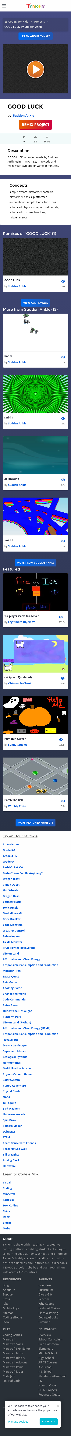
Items (6, 1217)
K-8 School (45, 1371)
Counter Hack (12, 902)
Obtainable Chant (19, 683)
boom (8, 356)
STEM (6, 1137)
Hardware (9, 1166)
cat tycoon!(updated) (18, 677)
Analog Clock (11, 1160)
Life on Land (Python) (17, 1022)
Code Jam (9, 1376)
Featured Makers (49, 1308)
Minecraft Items (13, 1367)
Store (6, 1322)
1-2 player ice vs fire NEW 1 (22, 616)
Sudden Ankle (23, 115)
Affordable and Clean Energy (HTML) (26, 1028)
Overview (44, 1285)
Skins (6, 1211)
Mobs (6, 1228)
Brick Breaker (11, 919)
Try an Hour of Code (20, 836)
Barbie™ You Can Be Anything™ (23, 873)
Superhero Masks (14, 1051)
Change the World (14, 993)
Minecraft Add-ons (15, 1362)
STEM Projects (47, 1390)
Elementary (45, 1348)
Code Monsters (13, 925)
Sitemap (8, 1313)
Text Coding (10, 1205)
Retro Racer (10, 1005)
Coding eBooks (12, 1317)
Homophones (12, 1062)
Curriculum (45, 1290)
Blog (6, 1285)
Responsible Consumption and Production (30, 965)
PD (40, 1381)
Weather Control (14, 930)
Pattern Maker (12, 1126)
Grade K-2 (9, 850)
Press (6, 1299)
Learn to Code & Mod (21, 1174)
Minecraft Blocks (14, 1358)
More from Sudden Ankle (35, 563)
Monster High (12, 971)
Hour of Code (11, 1381)
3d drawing (11, 479)
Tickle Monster (12, 942)
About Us (9, 1290)
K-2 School (45, 1367)
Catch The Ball (13, 800)
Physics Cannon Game (17, 1074)
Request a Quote (49, 1394)
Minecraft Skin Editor (16, 1348)
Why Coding (46, 1303)
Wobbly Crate (17, 806)
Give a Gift (45, 1294)
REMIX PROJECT (35, 124)
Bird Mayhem (11, 1108)
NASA (6, 1097)
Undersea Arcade (14, 1114)
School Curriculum (50, 1339)
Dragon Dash (11, 896)
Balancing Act (11, 936)
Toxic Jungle (10, 907)
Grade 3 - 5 (10, 856)
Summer (44, 1322)
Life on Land (11, 953)
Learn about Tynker (35, 36)
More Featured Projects (35, 822)
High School (46, 1358)
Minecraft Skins (13, 1344)
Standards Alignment (52, 1376)
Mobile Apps (11, 1308)
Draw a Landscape (15, 1045)
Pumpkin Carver (15, 738)
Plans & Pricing (48, 1313)
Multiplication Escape (17, 1068)
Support (8, 1294)
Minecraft (9, 1194)
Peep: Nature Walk (15, 1149)
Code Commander (15, 999)
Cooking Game (12, 988)
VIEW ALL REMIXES (35, 303)
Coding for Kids (18, 21)
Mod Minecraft (12, 913)
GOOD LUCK (12, 280)
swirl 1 (8, 417)
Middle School (47, 1353)
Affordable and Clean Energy (21, 959)
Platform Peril (12, 1016)
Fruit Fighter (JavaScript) (19, 948)
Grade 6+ (8, 861)
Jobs (5, 1303)
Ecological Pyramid (15, 1057)
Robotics (8, 1199)
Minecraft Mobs (13, 1353)
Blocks (7, 1222)
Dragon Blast (11, 879)
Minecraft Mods (13, 1371)
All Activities (11, 844)
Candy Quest (11, 884)
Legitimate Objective (21, 622)
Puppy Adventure (14, 1085)
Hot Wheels (10, 890)
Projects (39, 21)
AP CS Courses (47, 1362)
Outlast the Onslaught (17, 1011)
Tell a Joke (9, 1103)
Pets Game (10, 982)
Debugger (9, 1131)
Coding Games (12, 1335)
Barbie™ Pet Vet (13, 867)
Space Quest (11, 976)
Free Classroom (48, 1344)
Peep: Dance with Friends (19, 1143)
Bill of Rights (11, 1154)
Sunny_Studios (17, 744)
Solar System (11, 1080)
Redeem (43, 1299)
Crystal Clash (11, 1091)
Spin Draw (9, 1120)
